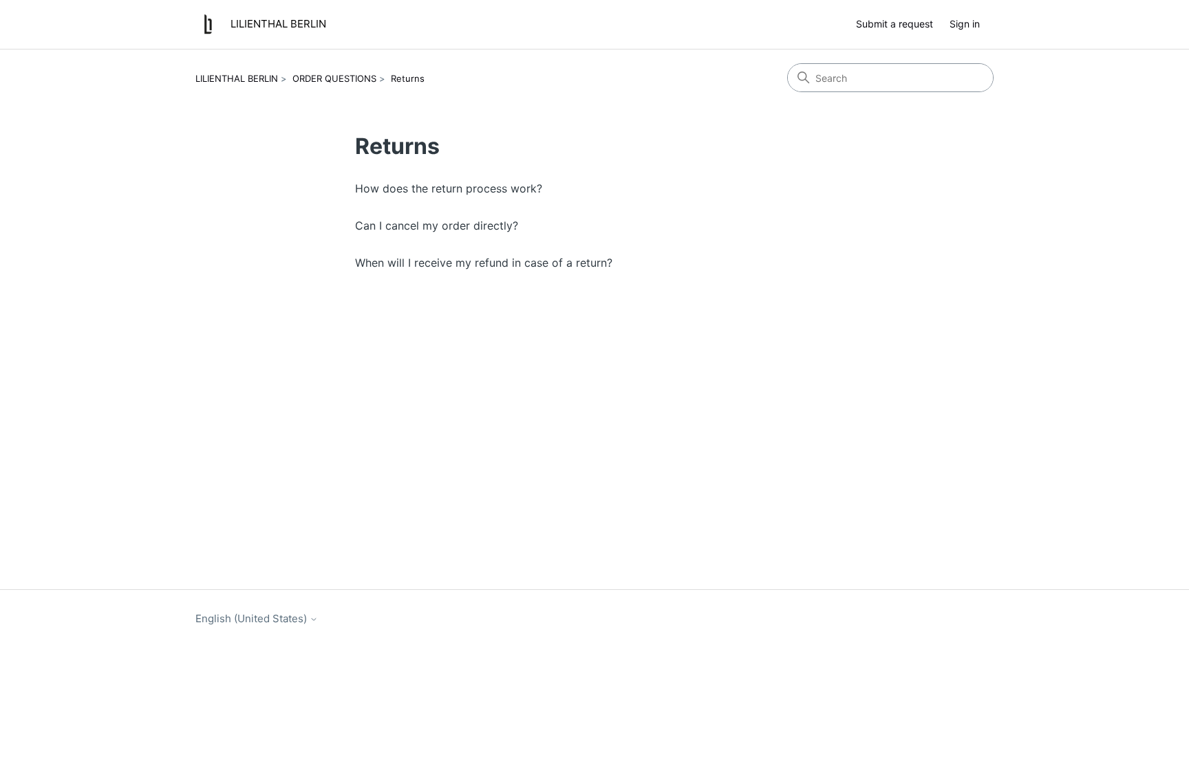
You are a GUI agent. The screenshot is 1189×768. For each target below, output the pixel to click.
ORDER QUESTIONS (334, 78)
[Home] (208, 24)
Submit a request (894, 24)
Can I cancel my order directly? (436, 225)
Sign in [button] (965, 24)
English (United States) (252, 618)
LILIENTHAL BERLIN (236, 78)
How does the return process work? (448, 188)
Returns (408, 78)
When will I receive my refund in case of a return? (483, 263)
